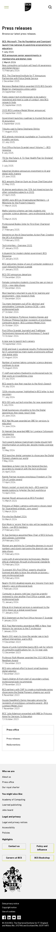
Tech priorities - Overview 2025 (17, 245)
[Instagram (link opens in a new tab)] (19, 917)
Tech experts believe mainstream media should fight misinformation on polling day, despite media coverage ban (27, 445)
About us (6, 777)
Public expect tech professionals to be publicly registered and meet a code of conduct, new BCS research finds (25, 100)
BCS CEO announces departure (16, 275)
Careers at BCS (14, 858)
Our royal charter (11, 787)
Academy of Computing (13, 800)
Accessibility (8, 828)
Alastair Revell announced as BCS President (23, 498)
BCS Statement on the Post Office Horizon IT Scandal (27, 618)
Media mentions (13, 745)
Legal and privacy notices (14, 822)
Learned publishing (11, 805)
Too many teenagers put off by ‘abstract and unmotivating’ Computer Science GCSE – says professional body (23, 307)
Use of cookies (8, 912)
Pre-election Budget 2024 (14, 517)
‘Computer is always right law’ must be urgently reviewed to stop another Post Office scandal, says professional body (26, 597)
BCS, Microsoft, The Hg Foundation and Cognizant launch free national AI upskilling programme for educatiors (26, 45)
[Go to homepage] (28, 7)
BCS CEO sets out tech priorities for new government (27, 402)
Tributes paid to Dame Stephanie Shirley (21, 129)
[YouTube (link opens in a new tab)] (14, 917)
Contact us (14, 846)
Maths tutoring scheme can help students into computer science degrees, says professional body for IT (28, 214)
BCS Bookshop (42, 858)
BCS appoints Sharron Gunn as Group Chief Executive (27, 182)
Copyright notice (9, 908)
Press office (13, 730)
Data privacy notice (10, 904)
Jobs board (7, 810)
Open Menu (6, 7)
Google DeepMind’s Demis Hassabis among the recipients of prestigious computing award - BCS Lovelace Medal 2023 (25, 703)
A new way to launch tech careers (18, 341)
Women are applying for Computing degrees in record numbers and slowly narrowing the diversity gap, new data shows (27, 548)
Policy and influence (42, 848)
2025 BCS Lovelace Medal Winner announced (24, 110)
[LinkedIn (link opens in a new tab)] (9, 917)
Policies (6, 833)
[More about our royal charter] (12, 879)
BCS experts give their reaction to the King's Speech (26, 384)
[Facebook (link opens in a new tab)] (4, 917)
